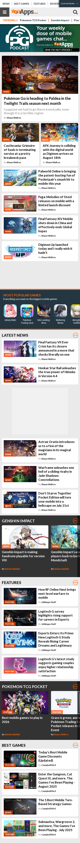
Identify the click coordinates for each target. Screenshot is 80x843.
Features (40, 3)
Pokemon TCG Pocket (33, 20)
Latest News (15, 335)
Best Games (21, 3)
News (6, 3)
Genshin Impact (60, 20)
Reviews (55, 3)
